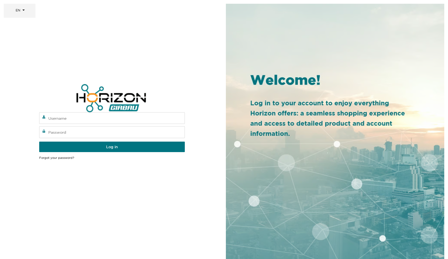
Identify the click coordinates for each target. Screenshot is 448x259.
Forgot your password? (56, 158)
